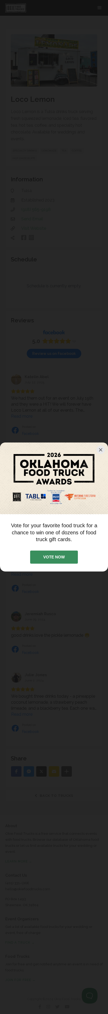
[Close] (100, 450)
